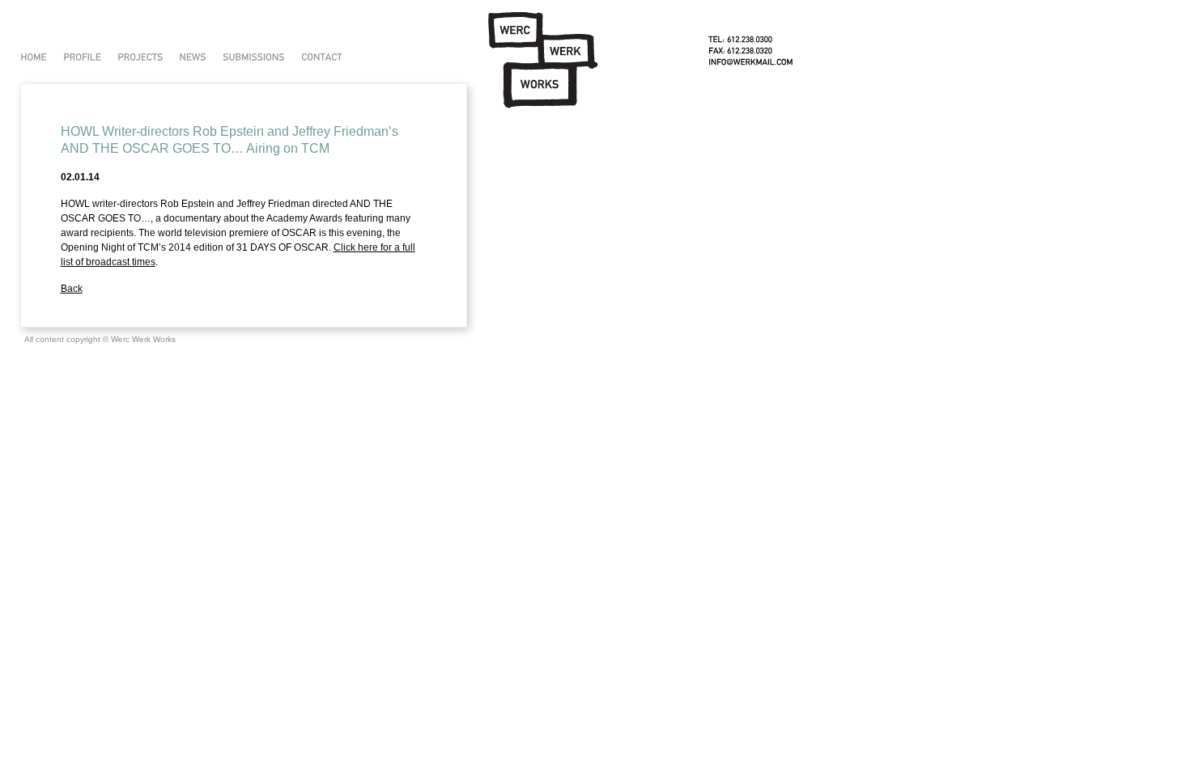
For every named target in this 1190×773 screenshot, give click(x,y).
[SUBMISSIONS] (254, 57)
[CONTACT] (322, 57)
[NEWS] (193, 57)
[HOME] (33, 57)
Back (72, 288)
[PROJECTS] (140, 57)
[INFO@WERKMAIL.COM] (750, 61)
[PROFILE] (82, 57)
